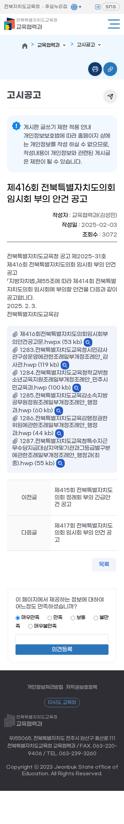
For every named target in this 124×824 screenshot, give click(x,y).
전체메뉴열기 (114, 24)
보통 (80, 618)
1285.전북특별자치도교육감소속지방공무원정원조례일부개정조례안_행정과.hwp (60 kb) (59, 403)
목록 (104, 564)
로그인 (97, 6)
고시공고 (86, 45)
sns (110, 6)
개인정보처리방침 (45, 687)
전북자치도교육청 (22, 6)
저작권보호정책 (81, 687)
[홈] (25, 46)
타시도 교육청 (62, 703)
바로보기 (88, 342)
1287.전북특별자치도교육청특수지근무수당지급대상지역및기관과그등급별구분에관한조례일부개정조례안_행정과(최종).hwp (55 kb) (61, 452)
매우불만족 (45, 626)
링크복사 (110, 69)
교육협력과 (37, 24)
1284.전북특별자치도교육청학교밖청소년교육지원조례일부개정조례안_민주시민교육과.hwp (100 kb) (60, 380)
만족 (57, 618)
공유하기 (110, 96)
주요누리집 (56, 6)
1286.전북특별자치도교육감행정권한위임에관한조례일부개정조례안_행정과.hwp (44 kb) (59, 426)
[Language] (76, 6)
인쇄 (95, 69)
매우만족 (30, 618)
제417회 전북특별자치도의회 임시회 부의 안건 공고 (83, 533)
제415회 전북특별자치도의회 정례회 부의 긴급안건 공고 (83, 497)
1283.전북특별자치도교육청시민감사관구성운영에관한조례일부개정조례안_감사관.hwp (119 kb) (60, 357)
